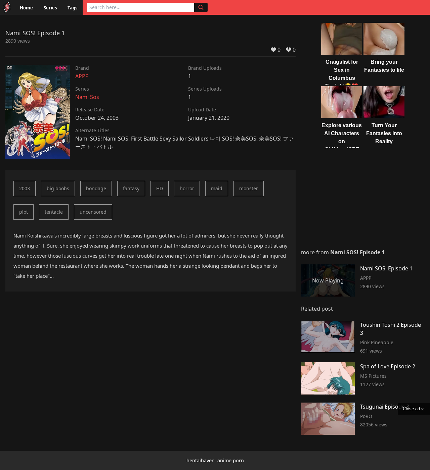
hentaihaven (200, 460)
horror (187, 188)
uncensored (93, 212)
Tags (72, 8)
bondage (96, 188)
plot (23, 212)
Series (50, 8)
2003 (24, 188)
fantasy (131, 188)
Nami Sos (87, 97)
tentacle (54, 212)
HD (159, 188)
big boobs (58, 188)
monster (248, 188)
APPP (82, 76)
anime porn (230, 460)
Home (26, 8)
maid (216, 188)
